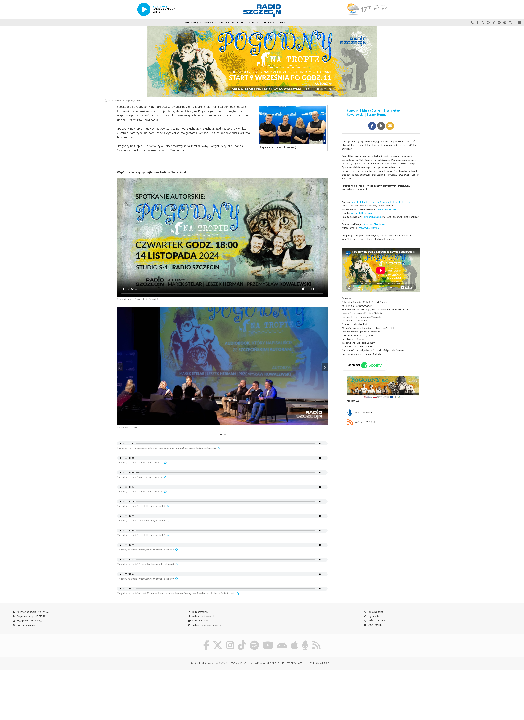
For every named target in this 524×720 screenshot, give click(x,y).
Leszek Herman (401, 201)
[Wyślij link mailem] (390, 126)
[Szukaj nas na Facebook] (206, 641)
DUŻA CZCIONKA (376, 620)
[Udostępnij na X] (381, 126)
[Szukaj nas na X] (217, 641)
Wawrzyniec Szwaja (369, 227)
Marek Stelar (358, 201)
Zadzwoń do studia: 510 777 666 (32, 611)
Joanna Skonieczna (386, 209)
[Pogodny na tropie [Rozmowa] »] (292, 125)
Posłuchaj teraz (375, 611)
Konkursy (238, 22)
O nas (281, 22)
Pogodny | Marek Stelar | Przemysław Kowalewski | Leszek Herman (374, 112)
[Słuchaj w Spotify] (381, 365)
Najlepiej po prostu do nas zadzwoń (472, 22)
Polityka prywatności (292, 662)
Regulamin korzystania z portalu (265, 662)
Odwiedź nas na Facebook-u (477, 22)
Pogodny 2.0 (353, 401)
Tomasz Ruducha (371, 216)
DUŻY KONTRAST (376, 624)
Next (325, 367)
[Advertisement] (143, 693)
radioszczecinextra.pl (203, 616)
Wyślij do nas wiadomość (504, 22)
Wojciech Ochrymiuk (362, 213)
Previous (120, 367)
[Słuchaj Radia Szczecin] (143, 9)
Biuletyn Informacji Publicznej (207, 624)
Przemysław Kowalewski (379, 201)
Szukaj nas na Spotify (499, 22)
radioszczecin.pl (200, 611)
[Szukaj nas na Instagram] (230, 641)
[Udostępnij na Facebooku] (372, 126)
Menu (519, 22)
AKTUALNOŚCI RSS (365, 422)
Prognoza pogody (25, 624)
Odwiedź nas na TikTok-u (494, 22)
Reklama (269, 22)
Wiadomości (193, 22)
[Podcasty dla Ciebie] (305, 641)
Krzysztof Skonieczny (375, 224)
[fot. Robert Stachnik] (222, 366)
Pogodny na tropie (134, 100)
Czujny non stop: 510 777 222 (31, 616)
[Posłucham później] (218, 447)
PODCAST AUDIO (364, 412)
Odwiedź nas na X (483, 22)
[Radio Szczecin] (262, 9)
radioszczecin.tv (200, 620)
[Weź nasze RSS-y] (316, 641)
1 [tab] (220, 434)
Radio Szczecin (114, 100)
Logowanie (373, 616)
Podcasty (210, 22)
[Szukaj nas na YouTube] (268, 641)
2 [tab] (224, 434)
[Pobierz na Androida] (282, 641)
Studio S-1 (254, 22)
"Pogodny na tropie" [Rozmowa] (277, 147)
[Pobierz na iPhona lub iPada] (294, 641)
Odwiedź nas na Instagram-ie (488, 22)
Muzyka (224, 22)
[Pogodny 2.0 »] (383, 387)
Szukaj (510, 22)
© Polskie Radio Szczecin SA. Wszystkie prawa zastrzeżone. (219, 662)
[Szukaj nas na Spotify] (254, 641)
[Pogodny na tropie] (262, 61)
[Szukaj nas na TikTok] (242, 641)
